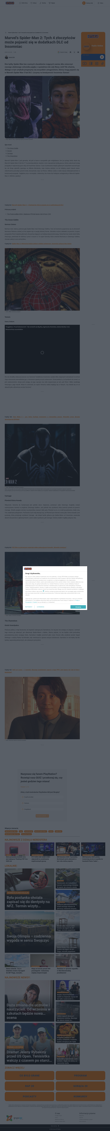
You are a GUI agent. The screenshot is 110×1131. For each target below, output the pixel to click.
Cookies (35, 602)
